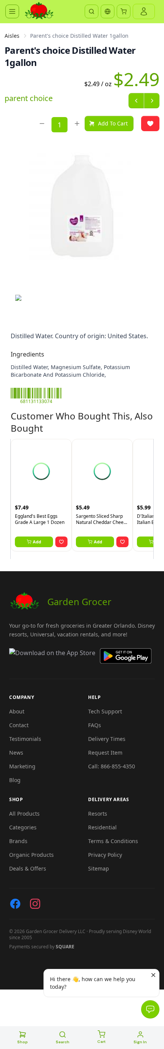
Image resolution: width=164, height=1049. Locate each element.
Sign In (140, 1041)
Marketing (22, 766)
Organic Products (31, 854)
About (16, 711)
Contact (19, 725)
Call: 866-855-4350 (111, 766)
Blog (15, 780)
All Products (24, 813)
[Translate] (107, 11)
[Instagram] (35, 904)
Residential (102, 827)
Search (62, 1041)
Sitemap (98, 868)
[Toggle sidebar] (12, 11)
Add (37, 542)
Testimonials (25, 738)
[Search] (91, 11)
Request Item (105, 752)
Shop (22, 1041)
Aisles (12, 35)
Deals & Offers (27, 868)
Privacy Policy (105, 854)
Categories (23, 827)
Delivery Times (106, 738)
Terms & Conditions (113, 841)
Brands (18, 841)
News (16, 752)
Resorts (97, 813)
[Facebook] (15, 904)
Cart (101, 1041)
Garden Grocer (79, 601)
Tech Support (105, 711)
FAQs (94, 725)
